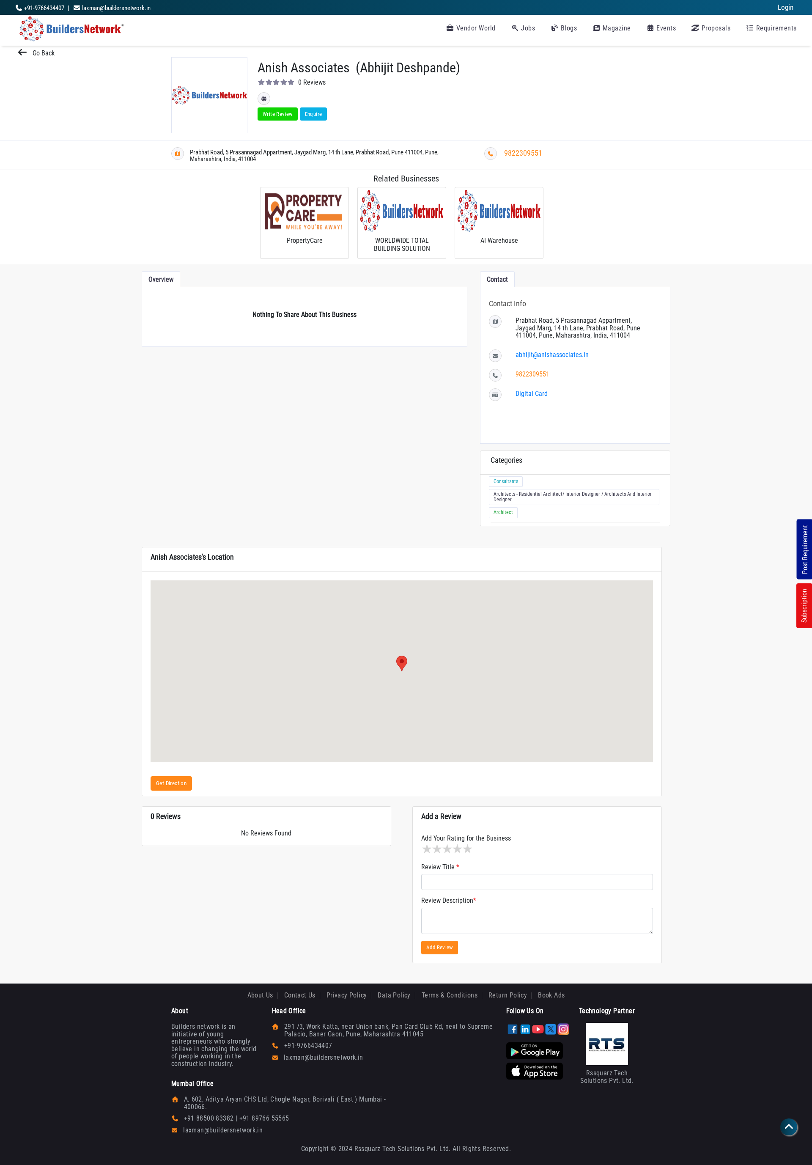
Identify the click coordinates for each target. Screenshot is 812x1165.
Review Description (448, 900)
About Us (260, 995)
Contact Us (299, 995)
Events (665, 28)
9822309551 (523, 152)
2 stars (436, 849)
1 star (426, 849)
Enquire (313, 114)
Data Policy (394, 995)
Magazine (616, 28)
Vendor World (475, 28)
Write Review (278, 114)
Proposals (715, 28)
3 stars (447, 849)
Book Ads (551, 995)
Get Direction (171, 783)
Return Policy (507, 995)
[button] (401, 663)
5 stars (467, 849)
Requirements (775, 28)
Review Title (440, 867)
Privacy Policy (346, 995)
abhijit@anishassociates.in (552, 355)
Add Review (439, 947)
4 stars (457, 849)
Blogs (568, 28)
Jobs (527, 28)
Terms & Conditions (449, 995)
